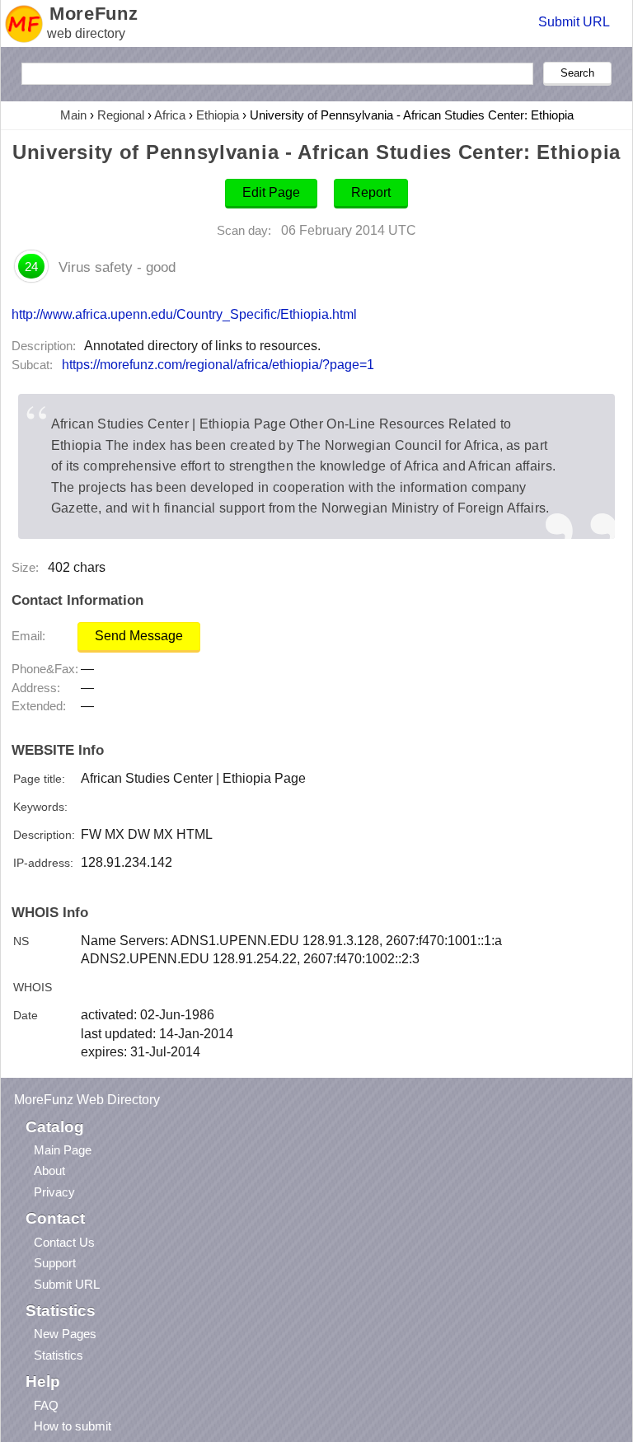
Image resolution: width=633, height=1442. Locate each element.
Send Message (139, 636)
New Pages (65, 1334)
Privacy (54, 1192)
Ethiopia (217, 115)
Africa (169, 115)
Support (55, 1263)
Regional (120, 115)
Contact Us (64, 1242)
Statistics (58, 1355)
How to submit (72, 1426)
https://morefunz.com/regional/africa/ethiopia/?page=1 (218, 365)
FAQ (46, 1405)
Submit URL (574, 22)
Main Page (62, 1150)
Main (73, 115)
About (49, 1170)
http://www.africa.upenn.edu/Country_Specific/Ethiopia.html (184, 314)
